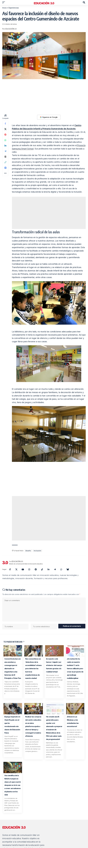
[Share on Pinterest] (5, 134)
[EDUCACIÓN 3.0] (44, 2)
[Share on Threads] (5, 156)
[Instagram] (29, 569)
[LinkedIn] (48, 569)
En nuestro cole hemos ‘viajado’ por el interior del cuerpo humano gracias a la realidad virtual (54, 665)
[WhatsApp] (61, 569)
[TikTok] (42, 569)
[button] (4, 2)
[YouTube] (23, 569)
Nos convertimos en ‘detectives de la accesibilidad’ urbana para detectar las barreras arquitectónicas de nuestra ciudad (33, 668)
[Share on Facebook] (5, 123)
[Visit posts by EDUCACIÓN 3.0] (5, 562)
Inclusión (37, 551)
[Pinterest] (35, 569)
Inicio (4, 8)
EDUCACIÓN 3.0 (11, 29)
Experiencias (14, 8)
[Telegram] (55, 569)
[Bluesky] (67, 569)
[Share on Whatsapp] (5, 140)
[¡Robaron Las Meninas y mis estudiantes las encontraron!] (75, 708)
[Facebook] (10, 569)
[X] (16, 569)
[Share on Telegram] (5, 151)
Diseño (28, 551)
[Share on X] (5, 129)
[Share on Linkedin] (5, 145)
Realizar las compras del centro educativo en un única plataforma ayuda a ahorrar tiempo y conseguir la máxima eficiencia (33, 726)
